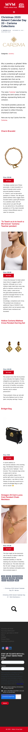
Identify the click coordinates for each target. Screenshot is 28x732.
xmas (16, 580)
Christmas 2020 (5, 32)
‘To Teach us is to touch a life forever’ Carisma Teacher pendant (12, 223)
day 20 (4, 580)
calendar (4, 578)
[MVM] (14, 5)
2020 (3, 576)
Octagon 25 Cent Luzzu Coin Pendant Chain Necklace (12, 497)
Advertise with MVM (7, 628)
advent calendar (17, 576)
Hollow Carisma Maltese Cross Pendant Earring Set (13, 322)
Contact (3, 637)
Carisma (12, 92)
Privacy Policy (5, 639)
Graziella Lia (7, 30)
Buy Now (8, 180)
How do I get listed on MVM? (9, 633)
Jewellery (11, 53)
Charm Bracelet (8, 131)
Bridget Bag (6, 409)
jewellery (10, 580)
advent (8, 576)
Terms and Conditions (7, 641)
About (3, 635)
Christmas (19, 578)
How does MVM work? (8, 631)
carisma (12, 578)
